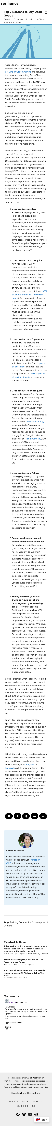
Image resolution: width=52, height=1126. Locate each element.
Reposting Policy (19, 1093)
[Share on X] (26, 816)
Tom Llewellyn (12, 978)
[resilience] (9, 3)
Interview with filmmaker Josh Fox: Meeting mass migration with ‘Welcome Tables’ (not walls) (25, 972)
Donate (37, 1101)
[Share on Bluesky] (9, 816)
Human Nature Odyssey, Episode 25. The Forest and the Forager (23, 960)
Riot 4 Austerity (33, 438)
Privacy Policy (34, 1093)
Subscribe (22, 1106)
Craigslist (29, 764)
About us (13, 1101)
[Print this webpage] (43, 816)
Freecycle (10, 768)
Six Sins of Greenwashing (18, 71)
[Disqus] (26, 1030)
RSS (33, 1106)
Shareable (23, 978)
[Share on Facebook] (17, 816)
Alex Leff (9, 964)
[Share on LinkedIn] (34, 816)
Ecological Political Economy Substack (32, 954)
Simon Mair (11, 954)
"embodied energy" (35, 421)
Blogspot (43, 19)
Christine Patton (12, 19)
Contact (26, 1101)
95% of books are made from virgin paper (29, 295)
